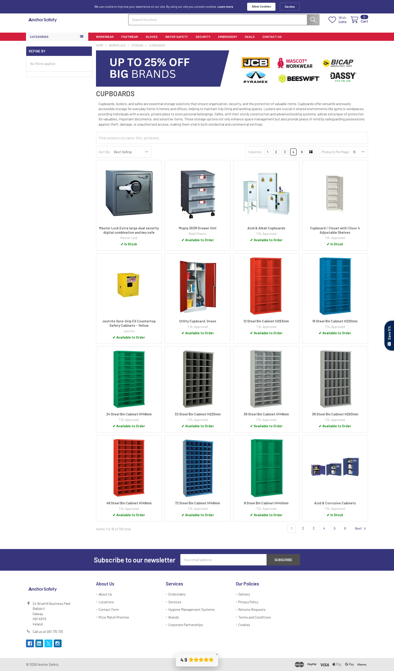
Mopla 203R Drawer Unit (198, 228)
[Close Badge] (217, 654)
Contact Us (272, 37)
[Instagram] (58, 644)
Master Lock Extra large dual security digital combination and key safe (129, 230)
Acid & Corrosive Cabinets (335, 503)
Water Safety (176, 37)
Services (174, 602)
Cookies (244, 625)
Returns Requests (252, 609)
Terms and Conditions (254, 617)
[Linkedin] (39, 644)
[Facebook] (30, 644)
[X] (48, 644)
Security (203, 37)
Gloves (152, 37)
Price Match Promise (113, 617)
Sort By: (105, 152)
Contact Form (108, 609)
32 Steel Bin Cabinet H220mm (198, 414)
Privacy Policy (248, 602)
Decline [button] (290, 6)
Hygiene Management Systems (191, 609)
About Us (105, 594)
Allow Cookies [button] (261, 6)
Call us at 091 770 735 (48, 632)
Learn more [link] (225, 6)
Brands (173, 617)
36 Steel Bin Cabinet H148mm (266, 414)
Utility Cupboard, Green (197, 321)
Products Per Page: (336, 152)
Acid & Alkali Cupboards (266, 228)
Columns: (255, 152)
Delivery (244, 594)
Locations (106, 602)
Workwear (105, 37)
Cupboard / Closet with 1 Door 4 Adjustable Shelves (335, 230)
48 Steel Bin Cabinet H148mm (129, 503)
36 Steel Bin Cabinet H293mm (335, 414)
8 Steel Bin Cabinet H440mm (266, 503)
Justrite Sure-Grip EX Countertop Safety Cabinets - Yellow (129, 323)
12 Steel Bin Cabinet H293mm (266, 321)
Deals (250, 37)
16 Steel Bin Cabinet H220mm (335, 321)
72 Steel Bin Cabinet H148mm (197, 503)
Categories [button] (39, 37)
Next (359, 528)
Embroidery (227, 37)
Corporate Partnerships (185, 625)
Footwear (129, 37)
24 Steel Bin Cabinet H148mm (129, 414)
